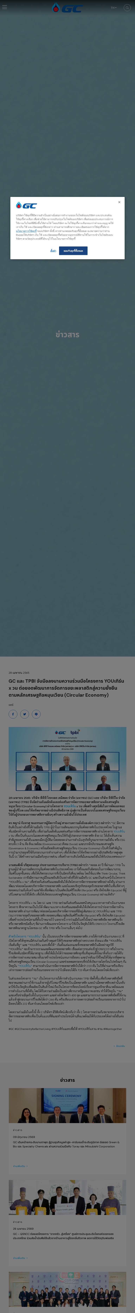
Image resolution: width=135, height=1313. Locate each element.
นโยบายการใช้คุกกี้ (26, 230)
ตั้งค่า (53, 250)
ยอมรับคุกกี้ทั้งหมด (73, 250)
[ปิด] (120, 202)
